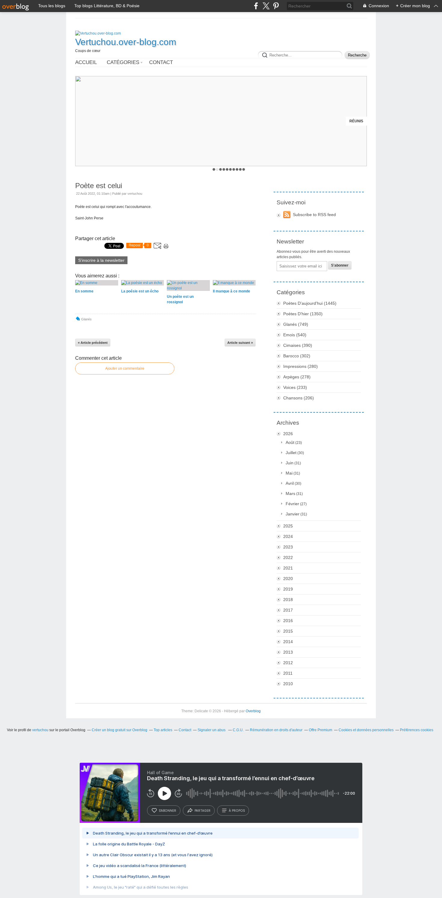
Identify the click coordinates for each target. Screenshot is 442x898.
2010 (288, 683)
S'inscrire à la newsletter (101, 260)
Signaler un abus (212, 730)
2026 (288, 433)
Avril (290, 483)
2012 (288, 662)
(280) (300, 366)
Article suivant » (240, 342)
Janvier (292, 514)
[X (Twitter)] (266, 5)
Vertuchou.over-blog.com (125, 42)
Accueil (86, 62)
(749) (295, 324)
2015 (288, 631)
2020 (288, 578)
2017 (288, 610)
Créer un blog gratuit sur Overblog (119, 730)
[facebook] (256, 5)
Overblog (253, 711)
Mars (290, 493)
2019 (288, 589)
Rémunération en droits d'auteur (276, 730)
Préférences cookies (416, 730)
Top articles (163, 730)
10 (243, 169)
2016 (288, 620)
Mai (289, 473)
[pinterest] (276, 5)
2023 (288, 547)
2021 (288, 568)
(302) (296, 355)
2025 (288, 526)
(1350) (303, 313)
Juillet (291, 452)
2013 (288, 652)
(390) (297, 345)
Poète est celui (98, 186)
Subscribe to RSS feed (314, 214)
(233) (295, 387)
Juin (289, 462)
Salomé (355, 121)
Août (290, 442)
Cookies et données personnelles (366, 730)
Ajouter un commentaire (124, 368)
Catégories (123, 62)
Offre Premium (320, 730)
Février (292, 503)
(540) (294, 334)
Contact (161, 62)
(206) (298, 398)
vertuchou (40, 730)
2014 (288, 641)
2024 (288, 536)
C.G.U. (238, 730)
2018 (288, 599)
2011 (288, 673)
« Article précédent (93, 342)
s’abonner (167, 810)
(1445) (309, 303)
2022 (288, 557)
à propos (237, 810)
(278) (297, 376)
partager (202, 810)
